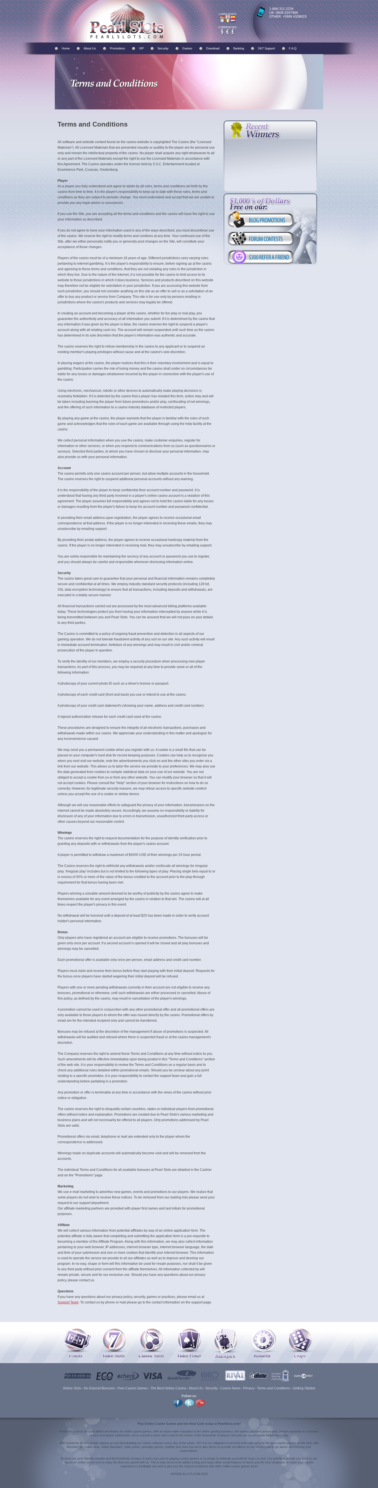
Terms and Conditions (273, 1388)
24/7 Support (266, 48)
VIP (141, 48)
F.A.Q (293, 48)
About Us (90, 48)
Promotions (117, 48)
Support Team (68, 1302)
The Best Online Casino (168, 1388)
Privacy (248, 1388)
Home (66, 48)
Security (163, 48)
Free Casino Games (133, 1388)
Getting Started (304, 1388)
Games (187, 48)
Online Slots (72, 1388)
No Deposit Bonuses (99, 1388)
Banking (238, 48)
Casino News (230, 1388)
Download (212, 48)
